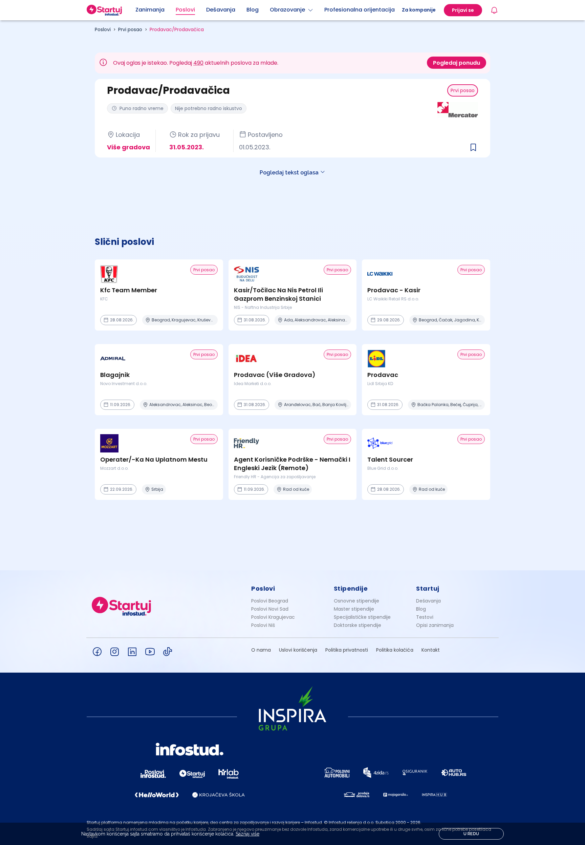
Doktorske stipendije (357, 625)
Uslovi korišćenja (298, 650)
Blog (421, 609)
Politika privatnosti (346, 650)
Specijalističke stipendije (362, 617)
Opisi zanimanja (435, 625)
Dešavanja (428, 600)
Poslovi (103, 29)
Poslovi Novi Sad (269, 609)
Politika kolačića (394, 650)
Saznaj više (247, 834)
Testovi (424, 617)
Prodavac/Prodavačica (177, 29)
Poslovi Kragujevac (273, 617)
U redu (471, 833)
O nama (261, 650)
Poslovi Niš (263, 625)
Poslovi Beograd (269, 600)
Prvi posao (130, 29)
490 (198, 63)
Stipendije (351, 588)
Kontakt (430, 650)
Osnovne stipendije (356, 600)
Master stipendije (354, 609)
